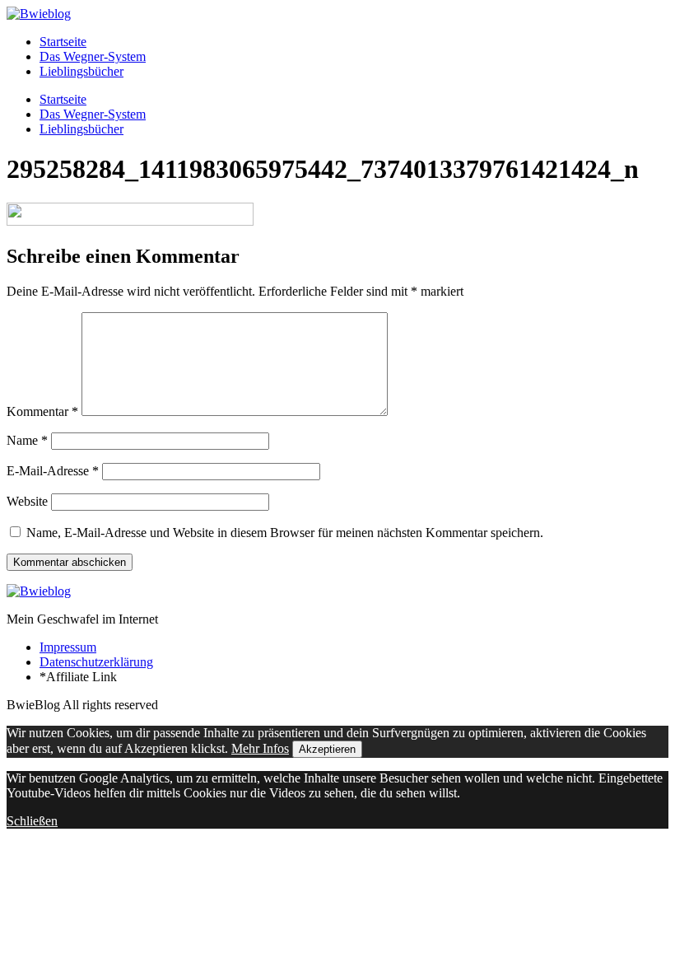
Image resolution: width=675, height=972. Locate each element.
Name (27, 440)
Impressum (68, 647)
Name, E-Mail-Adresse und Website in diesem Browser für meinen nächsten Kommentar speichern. (284, 533)
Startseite (63, 42)
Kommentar (42, 411)
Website (27, 501)
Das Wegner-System (93, 56)
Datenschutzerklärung (96, 662)
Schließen (32, 821)
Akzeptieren (327, 749)
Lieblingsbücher (81, 71)
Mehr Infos (260, 748)
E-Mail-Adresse (53, 471)
